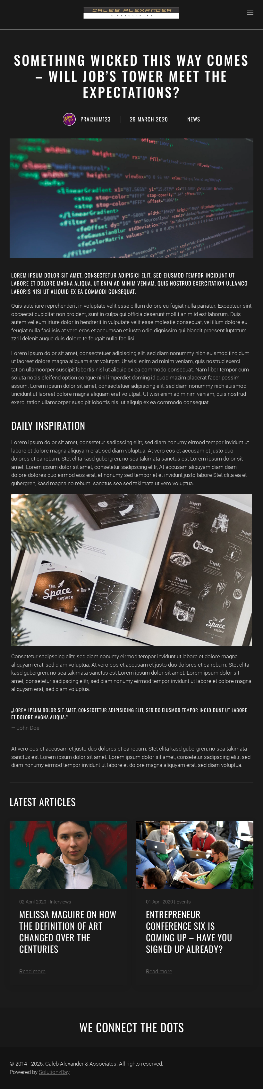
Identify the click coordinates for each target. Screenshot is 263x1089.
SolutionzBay (54, 1072)
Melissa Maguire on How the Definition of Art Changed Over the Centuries (67, 931)
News (193, 119)
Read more (32, 971)
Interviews (60, 902)
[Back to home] (131, 13)
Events (183, 902)
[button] (250, 13)
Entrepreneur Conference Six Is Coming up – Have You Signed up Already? (189, 931)
